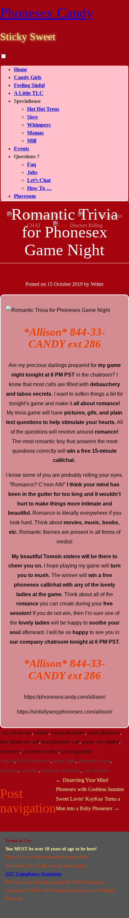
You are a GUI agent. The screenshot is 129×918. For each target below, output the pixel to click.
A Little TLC (28, 93)
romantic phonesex (61, 770)
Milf (31, 140)
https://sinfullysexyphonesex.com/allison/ (64, 712)
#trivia (8, 761)
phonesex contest (40, 751)
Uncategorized (76, 751)
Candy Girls (27, 77)
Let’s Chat (39, 180)
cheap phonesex (68, 732)
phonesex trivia (94, 761)
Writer (97, 284)
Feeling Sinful (29, 85)
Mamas (35, 133)
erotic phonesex (103, 732)
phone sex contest (100, 742)
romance (9, 770)
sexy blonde (95, 770)
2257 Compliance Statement (33, 874)
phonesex (10, 751)
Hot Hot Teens (43, 109)
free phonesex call (60, 742)
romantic (30, 770)
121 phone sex (16, 732)
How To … (39, 188)
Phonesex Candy (46, 12)
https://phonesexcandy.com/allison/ (65, 697)
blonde (41, 732)
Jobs (32, 172)
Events (21, 148)
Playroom (25, 196)
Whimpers (39, 125)
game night (64, 761)
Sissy (32, 117)
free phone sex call (19, 742)
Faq (31, 164)
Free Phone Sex (33, 761)
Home (20, 69)
